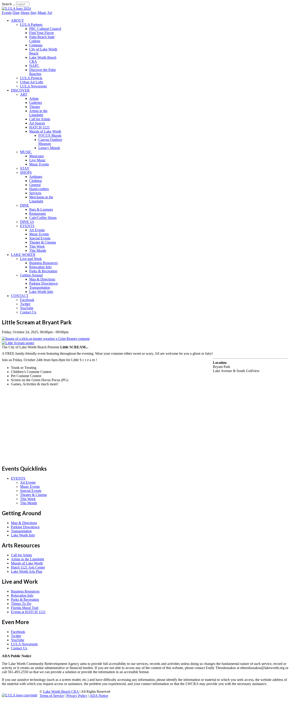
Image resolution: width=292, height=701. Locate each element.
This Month (37, 250)
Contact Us (28, 312)
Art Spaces (37, 123)
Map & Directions (42, 279)
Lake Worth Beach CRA (61, 691)
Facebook (27, 300)
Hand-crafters (39, 189)
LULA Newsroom (33, 86)
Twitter (25, 304)
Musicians (36, 156)
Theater (34, 107)
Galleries (35, 103)
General (35, 185)
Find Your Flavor (41, 33)
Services (35, 193)
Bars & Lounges (41, 209)
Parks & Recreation (43, 271)
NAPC (34, 66)
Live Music (37, 160)
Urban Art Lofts (31, 82)
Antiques (35, 177)
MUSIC (26, 152)
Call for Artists (39, 119)
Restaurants (37, 213)
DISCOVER (20, 90)
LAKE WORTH (23, 255)
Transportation (39, 287)
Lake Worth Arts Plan (26, 571)
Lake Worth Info (41, 292)
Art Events (37, 230)
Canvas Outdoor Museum (50, 142)
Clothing (35, 181)
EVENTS (27, 226)
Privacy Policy (76, 696)
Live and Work (31, 259)
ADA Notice (99, 696)
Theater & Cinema (42, 242)
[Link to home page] (16, 9)
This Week (37, 246)
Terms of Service (51, 696)
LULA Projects (31, 78)
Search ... (8, 4)
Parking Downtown (43, 283)
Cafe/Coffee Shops (43, 218)
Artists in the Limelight (38, 113)
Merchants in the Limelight (41, 199)
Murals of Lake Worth (45, 131)
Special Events (39, 238)
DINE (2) (27, 222)
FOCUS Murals (49, 135)
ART (23, 94)
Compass (35, 45)
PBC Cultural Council (45, 29)
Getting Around (31, 275)
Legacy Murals (49, 148)
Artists (34, 98)
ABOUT (17, 20)
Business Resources (43, 263)
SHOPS (26, 172)
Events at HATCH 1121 (28, 612)
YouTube (26, 308)
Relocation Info (40, 267)
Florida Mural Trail (24, 608)
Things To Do (21, 604)
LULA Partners (31, 24)
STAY (24, 168)
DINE (24, 205)
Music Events (39, 164)
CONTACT (20, 296)
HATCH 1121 (39, 127)
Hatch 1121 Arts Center (28, 567)
